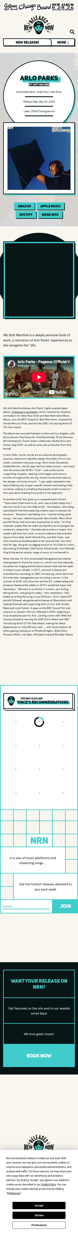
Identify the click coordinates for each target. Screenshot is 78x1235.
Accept (39, 1205)
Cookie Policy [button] (48, 1184)
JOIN (65, 906)
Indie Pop (42, 91)
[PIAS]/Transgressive (42, 111)
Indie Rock (56, 91)
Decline (39, 1215)
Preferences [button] (13, 1193)
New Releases (27, 42)
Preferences (39, 1225)
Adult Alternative (25, 91)
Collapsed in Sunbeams (24, 411)
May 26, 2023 (47, 101)
